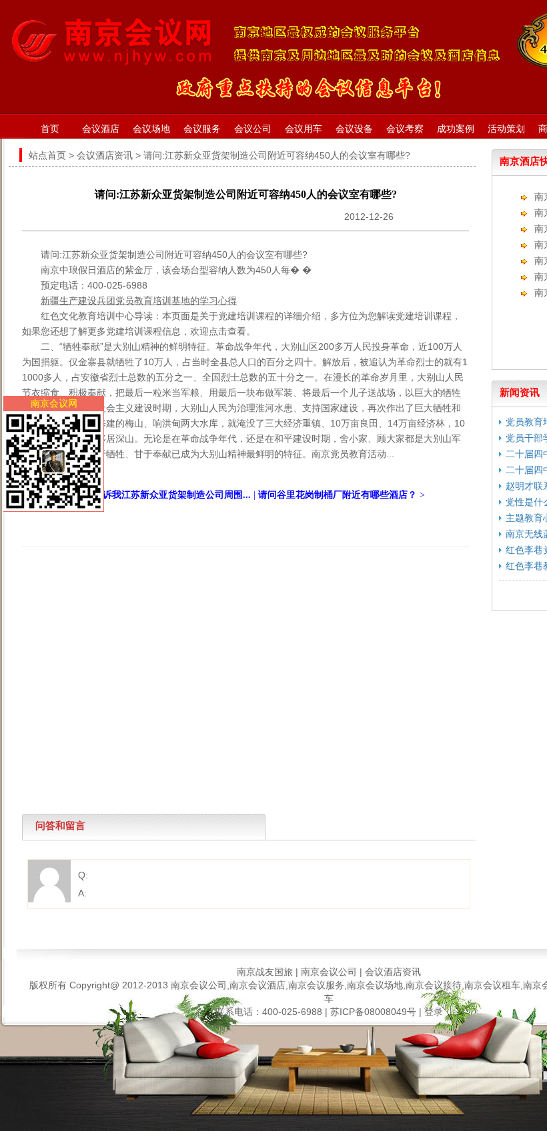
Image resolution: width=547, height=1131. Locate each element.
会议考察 (405, 128)
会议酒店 (100, 128)
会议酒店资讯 (105, 155)
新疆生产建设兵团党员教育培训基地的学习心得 (139, 300)
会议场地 (151, 128)
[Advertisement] (242, 576)
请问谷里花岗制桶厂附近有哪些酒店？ (337, 495)
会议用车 (303, 128)
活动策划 (506, 128)
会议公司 (252, 128)
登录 (433, 1011)
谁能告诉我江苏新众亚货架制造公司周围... (163, 495)
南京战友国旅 (265, 971)
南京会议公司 (329, 971)
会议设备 (354, 128)
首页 (50, 128)
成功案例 (455, 128)
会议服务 (202, 128)
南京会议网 (54, 403)
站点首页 (47, 155)
